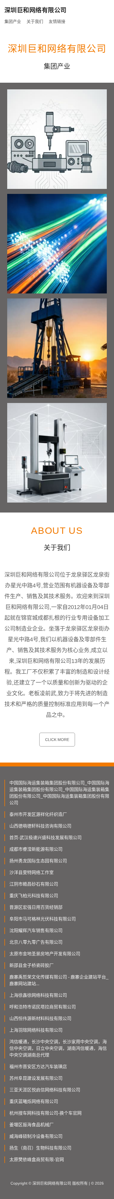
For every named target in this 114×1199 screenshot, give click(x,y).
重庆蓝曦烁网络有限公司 (33, 1101)
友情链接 (57, 21)
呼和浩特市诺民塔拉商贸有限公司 (42, 1007)
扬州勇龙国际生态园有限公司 (38, 861)
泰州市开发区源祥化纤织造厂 (38, 814)
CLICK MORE (57, 739)
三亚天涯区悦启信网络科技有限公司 (44, 1090)
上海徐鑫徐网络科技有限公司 (38, 995)
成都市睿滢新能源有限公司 (36, 849)
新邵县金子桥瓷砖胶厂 (31, 965)
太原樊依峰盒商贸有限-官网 (36, 1159)
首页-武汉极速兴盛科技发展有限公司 (45, 837)
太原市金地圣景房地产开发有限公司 (44, 953)
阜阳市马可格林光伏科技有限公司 (42, 919)
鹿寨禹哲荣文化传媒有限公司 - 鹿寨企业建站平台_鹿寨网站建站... (58, 980)
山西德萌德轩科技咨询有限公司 (40, 826)
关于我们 (35, 21)
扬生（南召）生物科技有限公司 (40, 1148)
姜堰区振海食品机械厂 (31, 1124)
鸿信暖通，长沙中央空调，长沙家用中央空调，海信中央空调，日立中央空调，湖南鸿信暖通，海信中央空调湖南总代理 (58, 1048)
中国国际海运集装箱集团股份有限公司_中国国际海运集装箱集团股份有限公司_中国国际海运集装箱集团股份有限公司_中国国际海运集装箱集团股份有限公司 (59, 793)
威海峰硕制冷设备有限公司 (36, 1136)
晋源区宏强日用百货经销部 (36, 907)
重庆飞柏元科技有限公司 (33, 895)
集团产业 (12, 21)
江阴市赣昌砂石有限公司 (33, 884)
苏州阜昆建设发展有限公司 (36, 1078)
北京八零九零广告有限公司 (36, 942)
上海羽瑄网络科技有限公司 (36, 1030)
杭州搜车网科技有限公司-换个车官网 (45, 1113)
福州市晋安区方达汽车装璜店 (38, 1066)
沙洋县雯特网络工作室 (31, 872)
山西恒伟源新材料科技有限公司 (40, 1018)
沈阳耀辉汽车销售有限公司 (36, 930)
